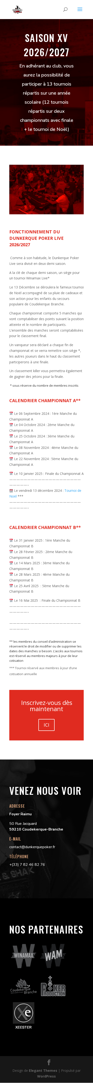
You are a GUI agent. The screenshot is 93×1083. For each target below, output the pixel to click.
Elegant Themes (43, 1070)
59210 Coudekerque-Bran (33, 829)
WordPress (46, 1076)
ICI (46, 725)
